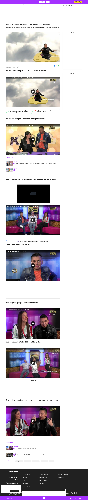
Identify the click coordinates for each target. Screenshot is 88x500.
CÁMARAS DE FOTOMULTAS (56, 5)
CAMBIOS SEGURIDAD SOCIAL (37, 5)
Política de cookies (61, 477)
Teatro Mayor (25, 483)
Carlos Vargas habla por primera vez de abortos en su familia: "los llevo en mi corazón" (34, 169)
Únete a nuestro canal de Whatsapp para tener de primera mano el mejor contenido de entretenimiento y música (20, 111)
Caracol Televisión (26, 474)
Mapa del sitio (42, 483)
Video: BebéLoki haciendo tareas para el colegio (25, 448)
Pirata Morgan (35, 461)
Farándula (15, 161)
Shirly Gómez (19, 461)
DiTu (24, 480)
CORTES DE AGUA (47, 5)
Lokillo (51, 461)
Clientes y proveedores (43, 480)
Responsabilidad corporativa (63, 474)
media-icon (44, 498)
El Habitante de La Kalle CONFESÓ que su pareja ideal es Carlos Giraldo (30, 454)
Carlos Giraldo (44, 461)
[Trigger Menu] (7, 2)
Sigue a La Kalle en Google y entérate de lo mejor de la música (34, 241)
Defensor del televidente (44, 474)
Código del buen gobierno (44, 477)
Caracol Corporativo (26, 486)
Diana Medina (27, 461)
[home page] (44, 2)
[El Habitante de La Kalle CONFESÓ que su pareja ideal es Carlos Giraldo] (9, 455)
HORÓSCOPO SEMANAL (25, 5)
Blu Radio (25, 477)
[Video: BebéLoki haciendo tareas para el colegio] (9, 448)
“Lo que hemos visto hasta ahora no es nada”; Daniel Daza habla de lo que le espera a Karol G (35, 163)
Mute (70, 498)
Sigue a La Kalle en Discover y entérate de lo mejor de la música (47, 110)
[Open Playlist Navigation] (81, 498)
